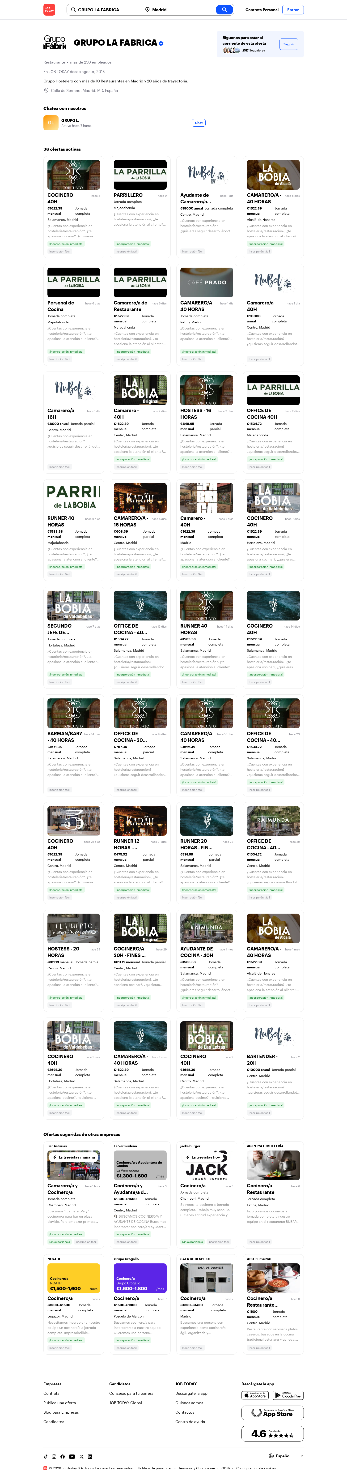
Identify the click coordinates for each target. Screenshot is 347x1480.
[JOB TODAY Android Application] (288, 1395)
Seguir (289, 44)
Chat (199, 123)
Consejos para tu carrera (131, 1393)
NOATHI (53, 1259)
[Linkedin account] (90, 1456)
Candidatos (53, 1421)
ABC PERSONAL (259, 1259)
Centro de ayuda (190, 1421)
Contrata (51, 1393)
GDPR (225, 1468)
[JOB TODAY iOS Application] (255, 1395)
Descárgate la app (191, 1393)
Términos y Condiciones (197, 1468)
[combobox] (108, 9)
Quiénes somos (189, 1402)
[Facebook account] (62, 1456)
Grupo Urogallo (126, 1259)
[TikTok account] (45, 1456)
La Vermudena (125, 1146)
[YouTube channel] (72, 1456)
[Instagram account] (54, 1456)
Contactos (184, 1412)
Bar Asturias (57, 1146)
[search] (224, 9)
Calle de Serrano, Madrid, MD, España (84, 90)
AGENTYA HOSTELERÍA (265, 1146)
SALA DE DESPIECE (195, 1259)
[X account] (81, 1456)
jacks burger (190, 1146)
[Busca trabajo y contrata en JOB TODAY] (49, 10)
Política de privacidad (155, 1468)
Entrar (293, 9)
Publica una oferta (59, 1402)
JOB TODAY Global (125, 1402)
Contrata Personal (262, 9)
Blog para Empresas (61, 1412)
